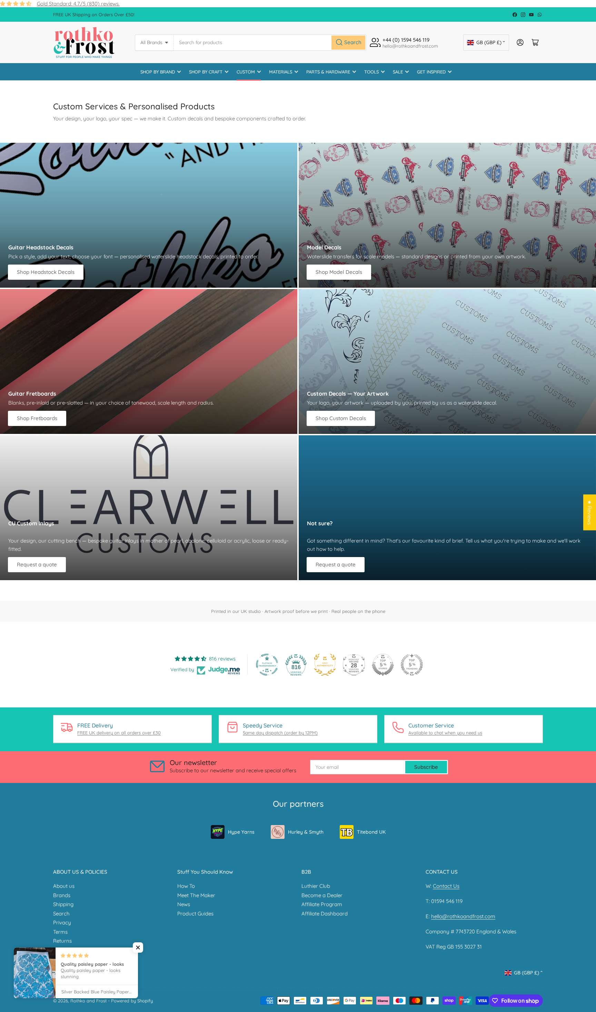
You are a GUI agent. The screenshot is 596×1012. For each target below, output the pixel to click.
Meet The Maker (196, 895)
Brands (61, 895)
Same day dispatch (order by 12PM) (280, 732)
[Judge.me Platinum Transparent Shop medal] (267, 665)
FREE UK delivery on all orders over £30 (119, 732)
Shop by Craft (205, 72)
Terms (60, 932)
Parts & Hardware (328, 72)
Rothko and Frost (88, 1000)
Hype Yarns (241, 832)
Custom (246, 72)
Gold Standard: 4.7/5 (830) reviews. (78, 3)
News (183, 904)
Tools (371, 72)
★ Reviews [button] (589, 512)
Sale (398, 72)
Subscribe (426, 767)
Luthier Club (315, 886)
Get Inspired (431, 72)
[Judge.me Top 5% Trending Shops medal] (412, 665)
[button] (138, 947)
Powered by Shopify (132, 1000)
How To (186, 886)
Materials (280, 72)
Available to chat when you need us (445, 732)
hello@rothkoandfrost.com (463, 916)
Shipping (63, 904)
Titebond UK (371, 832)
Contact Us (446, 886)
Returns (62, 940)
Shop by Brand (157, 72)
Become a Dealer (321, 895)
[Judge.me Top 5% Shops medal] (383, 665)
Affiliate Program (321, 904)
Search (61, 913)
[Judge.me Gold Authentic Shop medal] (325, 665)
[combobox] (270, 42)
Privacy (62, 922)
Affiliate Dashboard (324, 913)
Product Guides (195, 913)
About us (63, 886)
